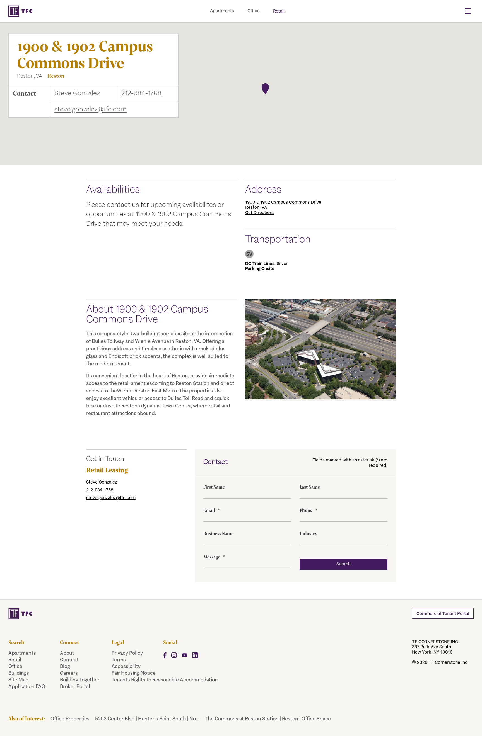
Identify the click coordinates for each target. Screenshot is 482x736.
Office (253, 10)
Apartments (222, 10)
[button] (265, 88)
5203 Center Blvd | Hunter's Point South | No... (147, 719)
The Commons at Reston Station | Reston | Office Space (268, 719)
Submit (343, 564)
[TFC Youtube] (184, 656)
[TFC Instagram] (174, 656)
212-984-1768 (141, 93)
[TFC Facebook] (165, 656)
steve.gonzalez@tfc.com (90, 109)
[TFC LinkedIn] (195, 656)
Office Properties (70, 719)
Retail (279, 11)
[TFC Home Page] (169, 613)
